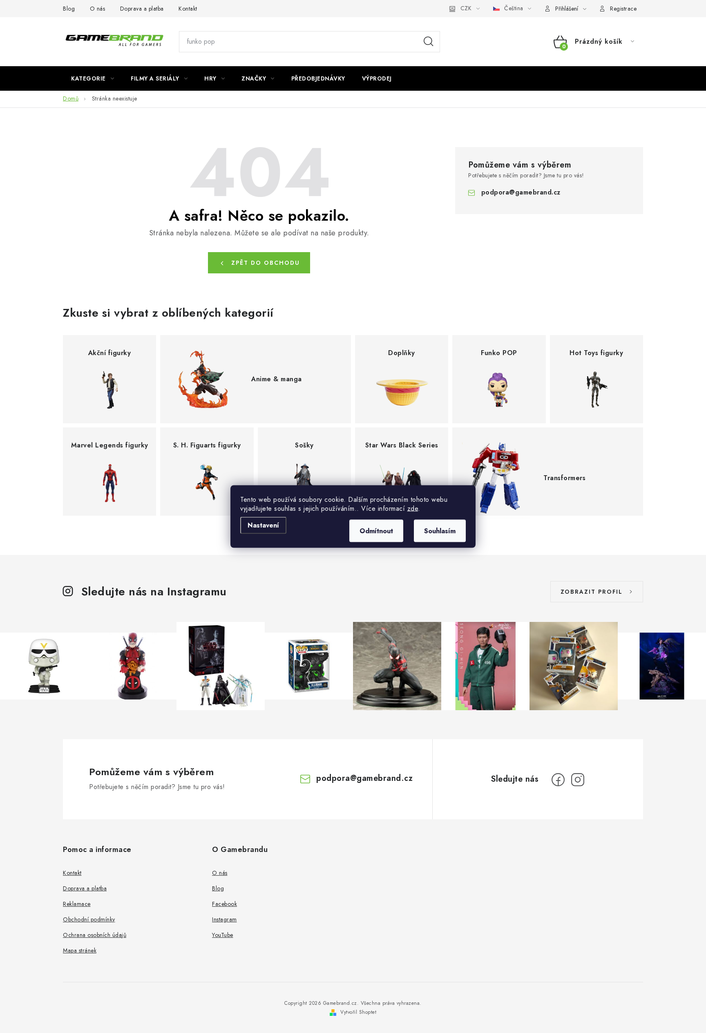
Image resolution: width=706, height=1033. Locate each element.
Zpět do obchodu (265, 263)
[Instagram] (577, 779)
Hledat (428, 41)
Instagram (224, 919)
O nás (97, 8)
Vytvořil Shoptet (358, 1012)
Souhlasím (440, 531)
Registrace (623, 8)
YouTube (222, 935)
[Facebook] (558, 779)
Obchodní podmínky (89, 919)
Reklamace (77, 904)
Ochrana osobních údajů (94, 935)
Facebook (224, 904)
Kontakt (188, 8)
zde (412, 508)
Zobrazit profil (592, 592)
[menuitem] (92, 78)
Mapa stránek (79, 950)
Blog (69, 8)
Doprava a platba (142, 8)
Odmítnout (376, 531)
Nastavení (263, 525)
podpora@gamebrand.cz (521, 192)
